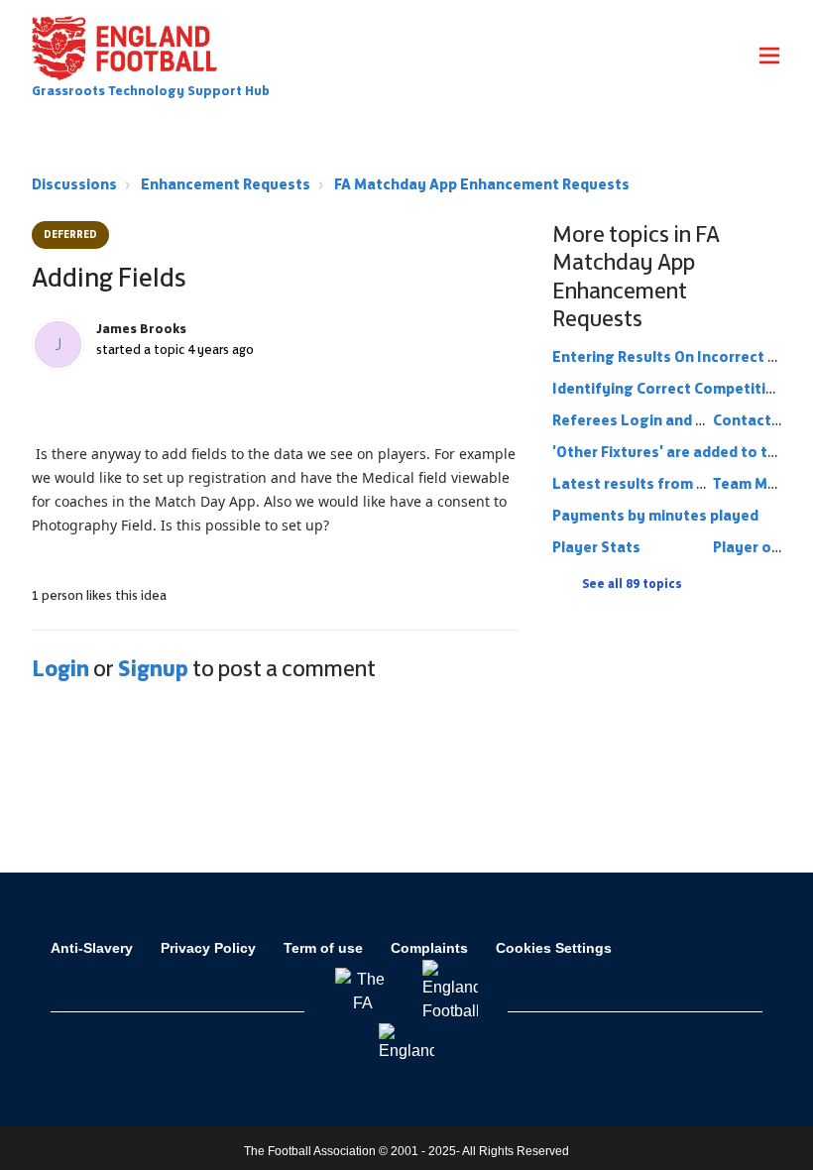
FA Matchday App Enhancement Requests (482, 184)
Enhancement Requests (225, 184)
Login (60, 668)
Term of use (323, 948)
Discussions (74, 184)
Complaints (429, 948)
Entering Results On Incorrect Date (677, 356)
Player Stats (596, 546)
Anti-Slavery (92, 948)
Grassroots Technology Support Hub (151, 90)
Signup (153, 668)
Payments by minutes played (655, 515)
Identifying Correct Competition (668, 388)
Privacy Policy (208, 948)
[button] (769, 58)
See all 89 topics (632, 584)
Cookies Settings (554, 948)
